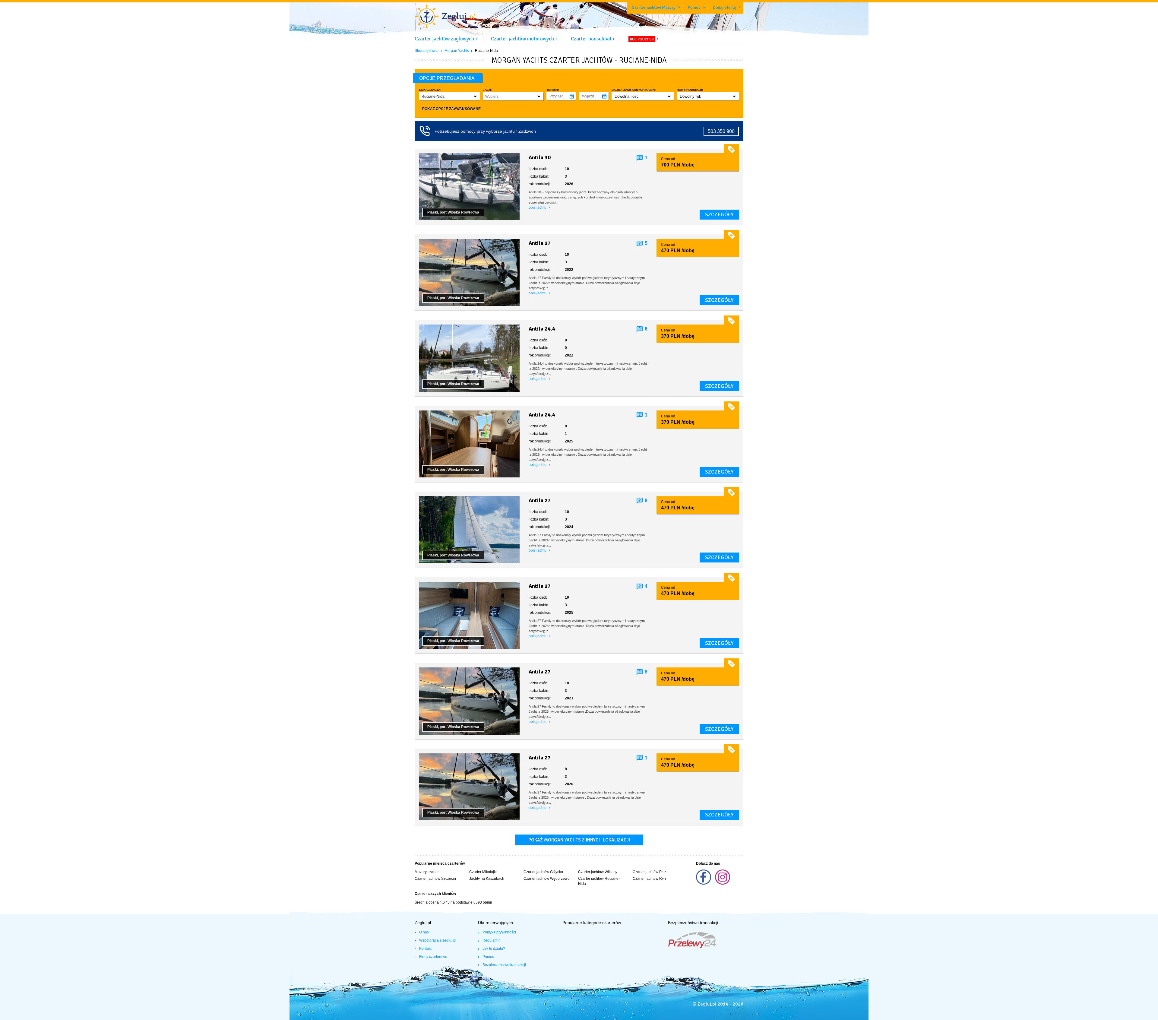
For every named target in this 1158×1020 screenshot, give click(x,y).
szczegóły (719, 214)
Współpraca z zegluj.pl (437, 940)
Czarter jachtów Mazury (654, 7)
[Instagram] (722, 883)
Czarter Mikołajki (483, 872)
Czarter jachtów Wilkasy (597, 872)
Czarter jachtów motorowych (522, 38)
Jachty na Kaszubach (486, 878)
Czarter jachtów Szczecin (435, 878)
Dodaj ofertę (724, 7)
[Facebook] (704, 883)
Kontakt (425, 948)
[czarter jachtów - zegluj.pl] (445, 17)
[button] (449, 96)
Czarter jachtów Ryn (649, 878)
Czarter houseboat (591, 38)
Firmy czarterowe (433, 957)
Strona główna (426, 51)
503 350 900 (721, 131)
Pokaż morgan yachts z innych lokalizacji (579, 840)
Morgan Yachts (457, 51)
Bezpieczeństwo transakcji (504, 965)
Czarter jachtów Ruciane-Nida (599, 881)
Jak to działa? (493, 948)
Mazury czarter (427, 872)
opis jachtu (538, 207)
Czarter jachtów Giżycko (543, 872)
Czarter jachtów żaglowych (444, 38)
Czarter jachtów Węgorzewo (547, 878)
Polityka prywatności (499, 932)
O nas (424, 932)
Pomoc (694, 7)
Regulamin (491, 940)
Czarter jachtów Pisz (649, 872)
